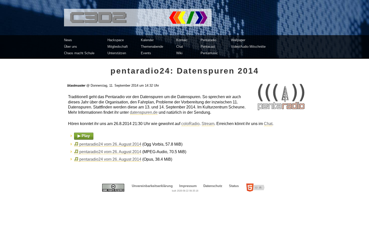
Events (146, 53)
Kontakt (182, 40)
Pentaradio (208, 40)
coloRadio (190, 124)
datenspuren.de (144, 112)
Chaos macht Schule (79, 53)
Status (234, 186)
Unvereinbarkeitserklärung (152, 186)
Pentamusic (209, 53)
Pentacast (208, 46)
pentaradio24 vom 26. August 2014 (110, 144)
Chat (179, 46)
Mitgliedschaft (117, 46)
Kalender (147, 40)
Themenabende (152, 46)
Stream (208, 124)
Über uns (70, 46)
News (68, 40)
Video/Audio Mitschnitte (248, 46)
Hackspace (115, 40)
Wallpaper (238, 40)
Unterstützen (116, 53)
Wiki (179, 53)
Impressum (188, 186)
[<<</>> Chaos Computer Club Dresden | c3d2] (184, 17)
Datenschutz (212, 186)
